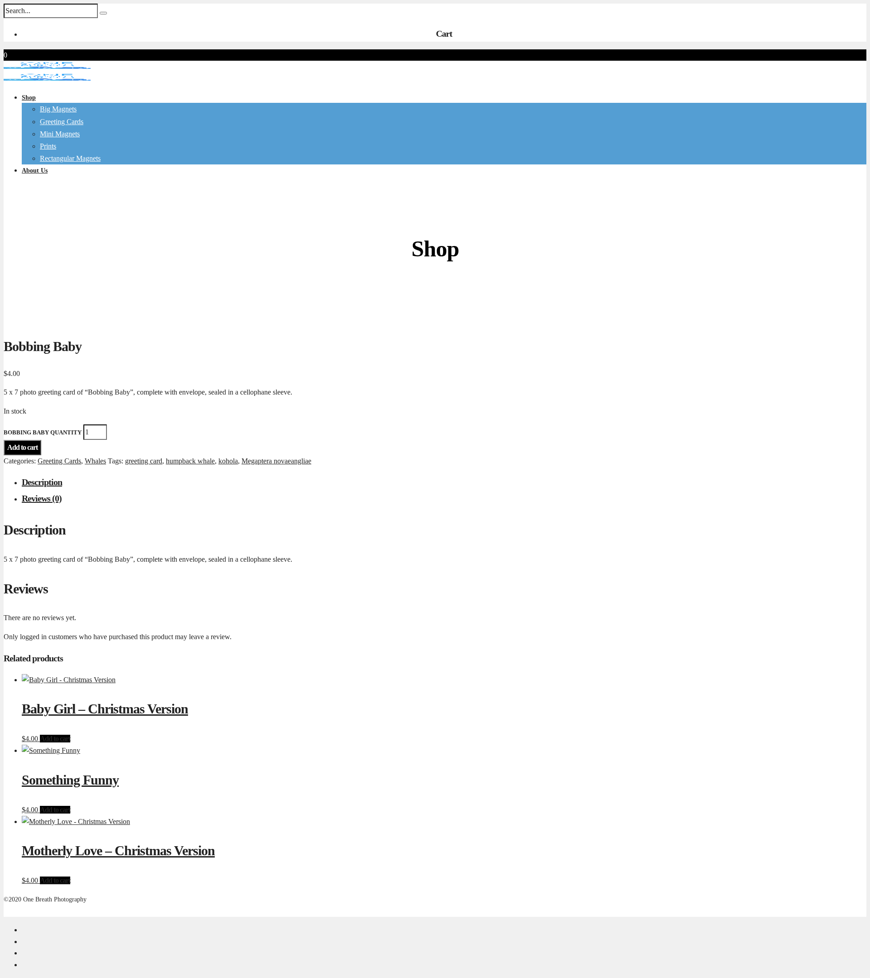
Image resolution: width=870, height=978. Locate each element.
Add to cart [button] (55, 738)
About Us (35, 170)
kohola (228, 461)
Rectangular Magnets (70, 158)
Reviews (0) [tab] (42, 498)
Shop (29, 97)
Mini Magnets (60, 134)
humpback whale (190, 461)
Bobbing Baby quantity (43, 432)
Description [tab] (42, 482)
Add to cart (22, 447)
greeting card (143, 461)
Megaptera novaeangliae (276, 461)
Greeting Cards (59, 461)
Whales (95, 461)
